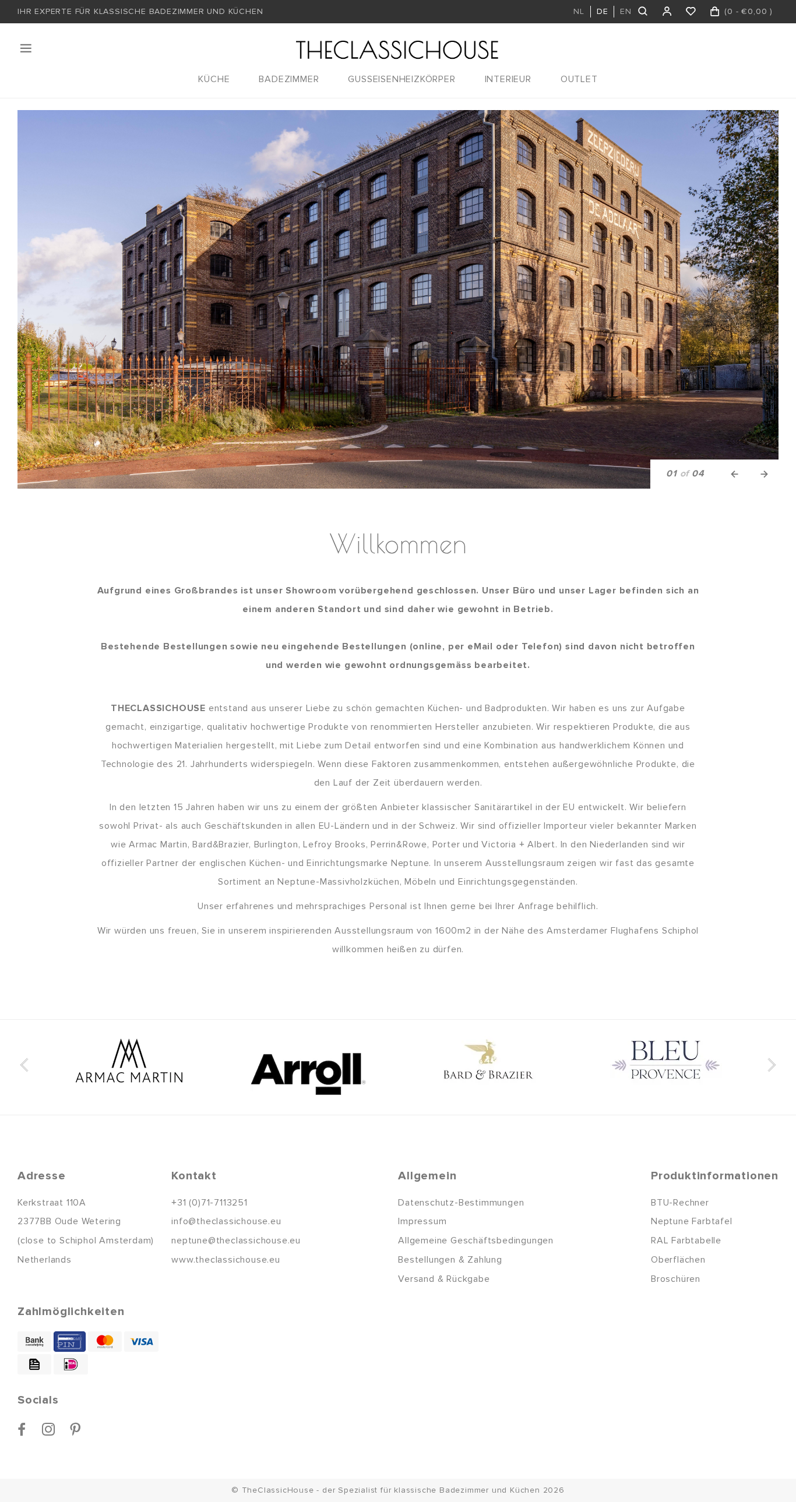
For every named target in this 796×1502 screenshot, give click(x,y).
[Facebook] (22, 1429)
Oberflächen (678, 1260)
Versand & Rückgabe (443, 1279)
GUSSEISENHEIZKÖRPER (401, 79)
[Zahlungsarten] (34, 1341)
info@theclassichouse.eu (226, 1221)
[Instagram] (49, 1429)
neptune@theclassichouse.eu (236, 1240)
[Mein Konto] (667, 11)
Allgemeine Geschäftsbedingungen (476, 1240)
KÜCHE (214, 79)
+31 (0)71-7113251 (209, 1202)
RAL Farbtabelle (686, 1240)
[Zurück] (734, 474)
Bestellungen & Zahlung (450, 1260)
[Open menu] (27, 48)
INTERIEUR (508, 79)
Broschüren (675, 1279)
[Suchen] (644, 11)
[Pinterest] (75, 1429)
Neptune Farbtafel (691, 1221)
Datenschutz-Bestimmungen (461, 1202)
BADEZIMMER (289, 79)
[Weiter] (764, 474)
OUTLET (579, 79)
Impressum (422, 1221)
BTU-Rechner (680, 1202)
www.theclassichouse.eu (225, 1260)
